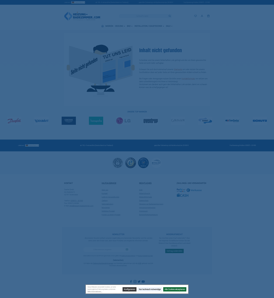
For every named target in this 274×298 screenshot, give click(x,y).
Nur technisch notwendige (150, 289)
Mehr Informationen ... (95, 291)
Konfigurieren (129, 289)
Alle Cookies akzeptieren (175, 289)
